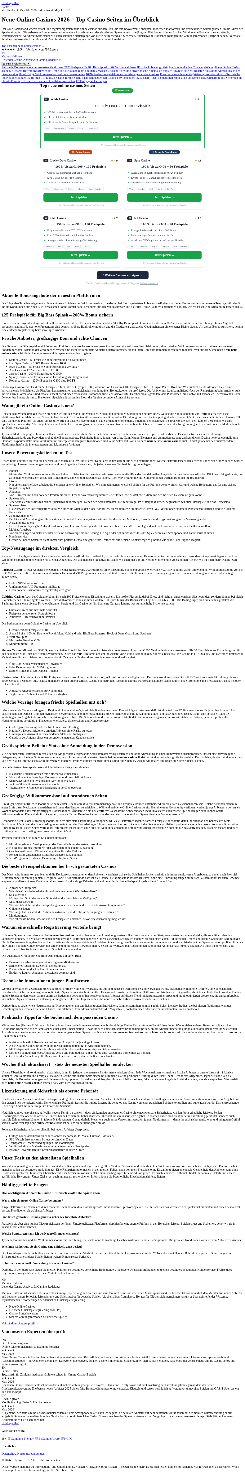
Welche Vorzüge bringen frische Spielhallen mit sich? (141, 70)
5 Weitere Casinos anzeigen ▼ (122, 275)
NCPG (66, 1438)
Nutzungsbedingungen (31, 1453)
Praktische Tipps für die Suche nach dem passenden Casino (78, 77)
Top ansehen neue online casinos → (23, 45)
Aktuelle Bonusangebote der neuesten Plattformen (33, 67)
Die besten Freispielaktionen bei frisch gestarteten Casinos (122, 74)
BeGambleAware (47, 1438)
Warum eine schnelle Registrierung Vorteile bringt (191, 74)
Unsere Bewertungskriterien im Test (34, 70)
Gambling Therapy (20, 1438)
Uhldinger (10, 3)
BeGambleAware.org (149, 283)
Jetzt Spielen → (123, 136)
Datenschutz (9, 1453)
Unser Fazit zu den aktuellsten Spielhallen (48, 81)
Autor (5, 6)
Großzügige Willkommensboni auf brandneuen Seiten (52, 74)
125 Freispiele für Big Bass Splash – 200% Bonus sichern (100, 67)
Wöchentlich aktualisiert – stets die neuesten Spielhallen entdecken (158, 77)
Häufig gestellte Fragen (91, 81)
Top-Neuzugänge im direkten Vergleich (82, 70)
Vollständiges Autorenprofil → (20, 1323)
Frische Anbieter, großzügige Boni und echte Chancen (169, 67)
